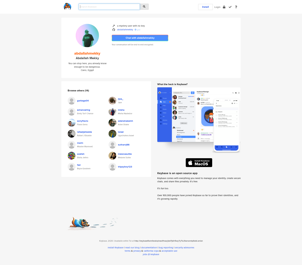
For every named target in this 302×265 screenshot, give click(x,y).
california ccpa (151, 250)
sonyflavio (82, 121)
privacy (137, 250)
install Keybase (115, 247)
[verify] (230, 7)
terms (128, 250)
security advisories (184, 247)
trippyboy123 (125, 166)
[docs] (236, 7)
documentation (149, 247)
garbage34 (83, 100)
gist (138, 29)
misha (121, 110)
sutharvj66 (123, 144)
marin (80, 143)
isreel (121, 132)
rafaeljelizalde (84, 132)
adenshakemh (125, 121)
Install (205, 7)
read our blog (132, 247)
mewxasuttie (125, 154)
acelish (80, 154)
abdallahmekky (125, 29)
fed (79, 165)
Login (217, 7)
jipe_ (120, 99)
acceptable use (169, 250)
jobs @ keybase (151, 254)
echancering (83, 110)
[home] (67, 5)
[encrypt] (224, 7)
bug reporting (166, 247)
